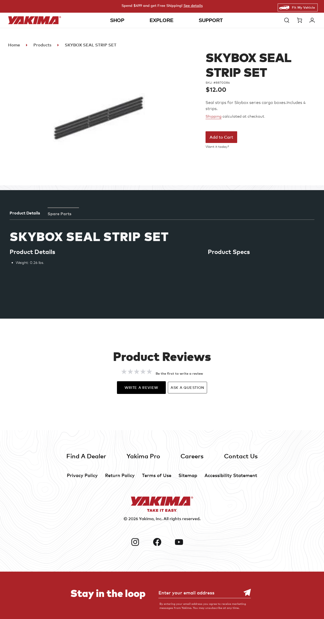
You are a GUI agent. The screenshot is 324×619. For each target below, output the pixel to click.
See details (193, 5)
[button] (288, 20)
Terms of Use (156, 475)
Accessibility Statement (231, 475)
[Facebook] (162, 542)
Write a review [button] (141, 387)
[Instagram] (140, 542)
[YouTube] (184, 542)
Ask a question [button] (187, 387)
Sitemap (187, 475)
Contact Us (241, 456)
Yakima (146, 518)
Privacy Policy (82, 475)
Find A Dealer (86, 456)
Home (14, 44)
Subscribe (244, 592)
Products (42, 44)
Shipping (213, 116)
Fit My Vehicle (303, 7)
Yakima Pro (143, 456)
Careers (192, 456)
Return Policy (120, 475)
